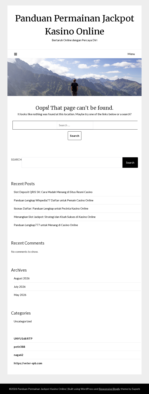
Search (16, 159)
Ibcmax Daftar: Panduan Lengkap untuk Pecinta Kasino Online (51, 208)
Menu (131, 54)
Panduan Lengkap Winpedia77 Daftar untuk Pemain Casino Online (53, 200)
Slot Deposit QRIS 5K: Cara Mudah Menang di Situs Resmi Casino (53, 192)
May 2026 (20, 294)
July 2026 (20, 286)
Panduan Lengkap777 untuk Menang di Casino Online (46, 225)
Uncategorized (23, 321)
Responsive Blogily (109, 388)
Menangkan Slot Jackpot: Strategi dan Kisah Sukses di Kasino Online (55, 216)
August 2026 (22, 278)
